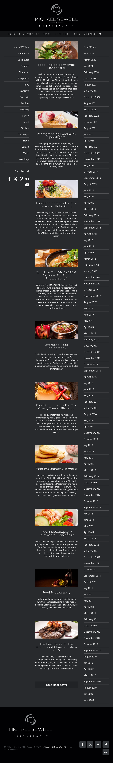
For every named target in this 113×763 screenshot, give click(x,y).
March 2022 (90, 109)
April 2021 (89, 140)
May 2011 (89, 600)
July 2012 (88, 513)
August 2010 (90, 656)
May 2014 (89, 420)
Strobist (25, 128)
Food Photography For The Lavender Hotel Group (56, 205)
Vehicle (25, 146)
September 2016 (92, 370)
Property (24, 109)
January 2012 (90, 550)
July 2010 (88, 662)
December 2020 (92, 153)
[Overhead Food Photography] (56, 330)
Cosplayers (23, 59)
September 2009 (92, 681)
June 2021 (89, 134)
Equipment (23, 78)
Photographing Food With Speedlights (56, 135)
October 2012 (91, 501)
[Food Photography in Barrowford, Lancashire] (56, 517)
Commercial (23, 53)
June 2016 (89, 389)
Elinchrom (24, 72)
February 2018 (91, 264)
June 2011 (89, 594)
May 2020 (89, 165)
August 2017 (90, 302)
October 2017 (91, 289)
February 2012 (91, 544)
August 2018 (90, 233)
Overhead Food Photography (56, 346)
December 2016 (92, 352)
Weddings (24, 159)
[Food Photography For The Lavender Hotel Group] (56, 189)
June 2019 (89, 190)
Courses (25, 66)
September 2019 (92, 177)
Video (26, 153)
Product (25, 103)
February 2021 (91, 146)
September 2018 (92, 227)
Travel (26, 140)
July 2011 (88, 588)
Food (26, 84)
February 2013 (91, 476)
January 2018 (90, 271)
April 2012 (89, 532)
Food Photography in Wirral (56, 468)
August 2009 (90, 687)
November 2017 (92, 283)
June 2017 (89, 314)
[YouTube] (27, 185)
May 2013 (89, 457)
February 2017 (91, 339)
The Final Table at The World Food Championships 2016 (56, 647)
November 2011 (92, 563)
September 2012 (92, 507)
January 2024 (90, 78)
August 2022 (90, 103)
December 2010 (92, 631)
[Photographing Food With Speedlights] (56, 119)
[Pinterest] (21, 179)
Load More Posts (56, 685)
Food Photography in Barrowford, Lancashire (56, 533)
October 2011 (91, 569)
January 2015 (90, 407)
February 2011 (91, 619)
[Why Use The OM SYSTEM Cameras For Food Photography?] (56, 258)
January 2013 (90, 482)
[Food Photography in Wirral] (56, 454)
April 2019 (89, 202)
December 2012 (92, 488)
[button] (100, 34)
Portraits (24, 97)
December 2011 (92, 557)
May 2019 (89, 196)
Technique (23, 134)
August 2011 (90, 582)
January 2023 (90, 90)
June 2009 (89, 700)
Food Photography (56, 592)
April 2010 (89, 669)
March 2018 (90, 258)
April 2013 (89, 463)
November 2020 (92, 159)
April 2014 (89, 426)
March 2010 (90, 675)
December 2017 (92, 277)
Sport (26, 122)
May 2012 (89, 526)
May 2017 (89, 320)
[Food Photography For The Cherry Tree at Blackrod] (56, 391)
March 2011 (90, 613)
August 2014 (90, 414)
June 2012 (89, 519)
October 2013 (91, 439)
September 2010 (92, 650)
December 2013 (92, 432)
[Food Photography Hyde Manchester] (56, 50)
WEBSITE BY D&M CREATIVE (55, 747)
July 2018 (88, 240)
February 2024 (91, 72)
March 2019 (90, 209)
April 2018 (89, 252)
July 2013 (88, 445)
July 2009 (88, 693)
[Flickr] (27, 179)
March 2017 (90, 333)
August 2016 (90, 376)
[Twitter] (15, 179)
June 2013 (89, 451)
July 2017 (88, 308)
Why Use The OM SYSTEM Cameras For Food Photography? (56, 275)
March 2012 (90, 538)
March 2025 (90, 59)
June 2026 (89, 53)
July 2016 (88, 383)
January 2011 (90, 625)
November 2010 (92, 637)
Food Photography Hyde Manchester (56, 66)
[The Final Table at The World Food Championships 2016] (56, 630)
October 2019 (91, 171)
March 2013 (90, 470)
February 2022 (91, 115)
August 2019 (90, 184)
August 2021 (90, 128)
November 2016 (92, 358)
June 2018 (89, 246)
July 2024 (88, 66)
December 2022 (92, 97)
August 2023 (90, 84)
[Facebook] (9, 179)
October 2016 (91, 364)
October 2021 (91, 122)
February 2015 (91, 401)
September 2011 (92, 575)
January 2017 (90, 345)
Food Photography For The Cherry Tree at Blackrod (56, 407)
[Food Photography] (56, 578)
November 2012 (92, 495)
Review (25, 115)
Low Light (24, 90)
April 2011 (89, 606)
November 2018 (92, 221)
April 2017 (89, 327)
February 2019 (91, 215)
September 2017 (92, 296)
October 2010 (91, 644)
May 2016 (89, 395)
